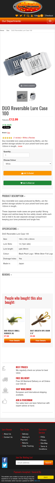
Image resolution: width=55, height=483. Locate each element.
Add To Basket (28, 173)
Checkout (49, 15)
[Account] (32, 15)
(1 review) (17, 137)
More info (37, 481)
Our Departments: (11, 21)
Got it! (46, 477)
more (20, 146)
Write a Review (29, 137)
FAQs (43, 437)
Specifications (9, 228)
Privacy (43, 440)
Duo (7, 30)
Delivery (25, 434)
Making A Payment (25, 438)
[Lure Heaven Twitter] (21, 15)
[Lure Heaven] (27, 6)
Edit (36, 15)
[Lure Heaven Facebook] (24, 15)
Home (2, 30)
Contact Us (8, 437)
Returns (25, 443)
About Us (7, 434)
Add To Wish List (28, 182)
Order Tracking (28, 446)
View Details (14, 340)
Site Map (44, 443)
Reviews (6, 274)
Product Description (13, 196)
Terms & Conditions (43, 447)
